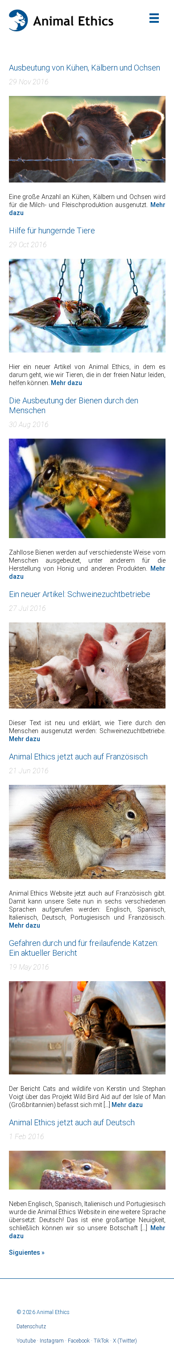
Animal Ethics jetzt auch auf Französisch (78, 756)
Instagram (52, 1341)
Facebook (79, 1341)
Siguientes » (27, 1252)
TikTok (101, 1341)
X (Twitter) (125, 1341)
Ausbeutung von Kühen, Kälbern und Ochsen (84, 67)
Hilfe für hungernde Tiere (52, 230)
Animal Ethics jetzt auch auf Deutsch (72, 1122)
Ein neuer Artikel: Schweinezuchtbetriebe (79, 594)
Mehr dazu (66, 382)
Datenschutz (31, 1326)
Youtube (26, 1341)
